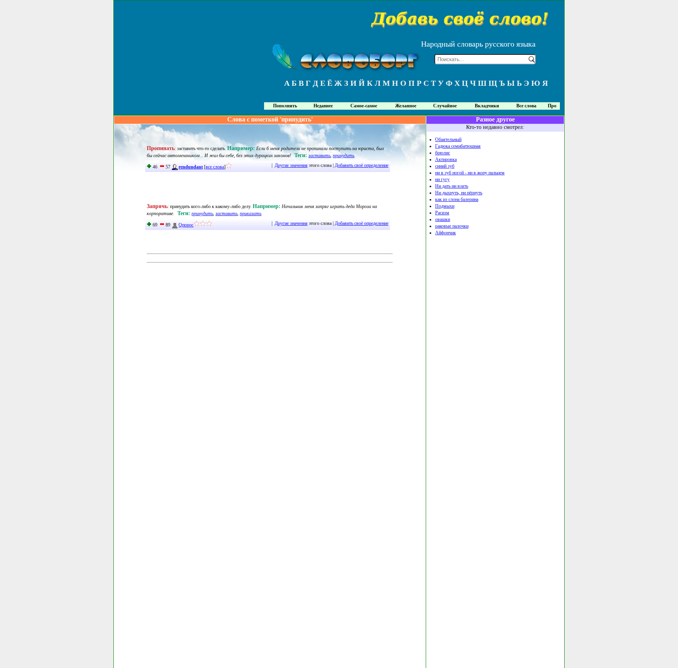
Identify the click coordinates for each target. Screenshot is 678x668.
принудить (343, 155)
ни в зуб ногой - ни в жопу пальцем (470, 173)
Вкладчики (487, 106)
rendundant (191, 167)
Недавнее (323, 106)
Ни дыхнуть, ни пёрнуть (458, 193)
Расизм (442, 212)
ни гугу (442, 179)
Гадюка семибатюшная (458, 146)
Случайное (445, 106)
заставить (319, 155)
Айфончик (445, 232)
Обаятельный (448, 139)
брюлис (442, 153)
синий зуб (444, 166)
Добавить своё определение (361, 165)
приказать (250, 213)
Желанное (405, 106)
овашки (442, 219)
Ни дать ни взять (451, 186)
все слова (215, 167)
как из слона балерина (456, 199)
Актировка (446, 159)
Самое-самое (363, 106)
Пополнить (285, 106)
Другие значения (291, 165)
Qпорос (186, 225)
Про (552, 106)
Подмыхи (444, 206)
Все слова (526, 106)
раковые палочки (451, 226)
